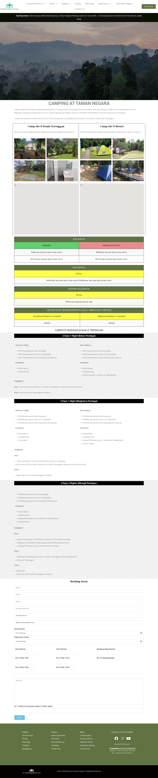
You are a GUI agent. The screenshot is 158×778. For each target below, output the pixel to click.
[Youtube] (128, 738)
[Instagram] (122, 738)
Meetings (89, 4)
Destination (103, 4)
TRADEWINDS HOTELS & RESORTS (122, 749)
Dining (78, 4)
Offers (52, 4)
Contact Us (79, 9)
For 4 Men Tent (22, 667)
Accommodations (34, 4)
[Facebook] (116, 738)
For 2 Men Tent (22, 658)
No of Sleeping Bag (106, 658)
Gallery (65, 4)
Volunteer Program (124, 4)
